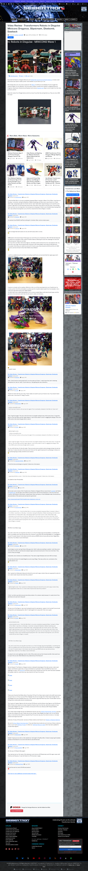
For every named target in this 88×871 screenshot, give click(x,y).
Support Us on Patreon (63, 836)
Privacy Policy (35, 829)
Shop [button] (13, 19)
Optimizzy (17, 217)
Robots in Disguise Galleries (53, 719)
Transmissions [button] (22, 19)
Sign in (21, 76)
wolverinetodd (18, 197)
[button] (55, 4)
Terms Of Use (35, 833)
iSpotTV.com (12, 492)
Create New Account (37, 846)
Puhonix (17, 583)
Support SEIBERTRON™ (16, 810)
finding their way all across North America (41, 79)
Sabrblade (17, 472)
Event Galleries (9, 839)
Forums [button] (31, 19)
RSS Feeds (60, 833)
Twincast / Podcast (62, 829)
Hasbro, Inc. (71, 865)
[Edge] (15, 849)
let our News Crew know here (20, 723)
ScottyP (17, 427)
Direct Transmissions (69, 840)
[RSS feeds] (55, 858)
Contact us (34, 840)
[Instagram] (44, 858)
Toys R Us (22, 670)
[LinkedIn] (50, 858)
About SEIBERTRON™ (37, 828)
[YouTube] (34, 858)
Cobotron (17, 228)
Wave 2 (33, 84)
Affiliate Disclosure (36, 834)
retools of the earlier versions (48, 711)
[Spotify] (71, 858)
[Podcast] (60, 858)
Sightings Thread (21, 724)
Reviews (10, 37)
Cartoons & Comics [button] (48, 19)
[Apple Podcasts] (65, 858)
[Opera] (18, 849)
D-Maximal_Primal (19, 764)
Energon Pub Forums (11, 833)
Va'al (16, 487)
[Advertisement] (35, 786)
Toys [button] (38, 19)
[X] (28, 858)
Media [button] (66, 19)
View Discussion (14, 76)
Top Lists (8, 842)
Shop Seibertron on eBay (64, 834)
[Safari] (9, 849)
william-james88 (19, 35)
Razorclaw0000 (18, 747)
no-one (16, 390)
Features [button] (59, 19)
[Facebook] (17, 858)
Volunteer (60, 831)
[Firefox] (12, 849)
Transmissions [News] (11, 828)
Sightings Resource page (39, 724)
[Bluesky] (23, 858)
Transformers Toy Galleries (12, 831)
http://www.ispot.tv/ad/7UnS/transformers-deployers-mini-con (24, 499)
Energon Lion (40, 88)
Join (28, 76)
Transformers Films (11, 834)
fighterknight (18, 403)
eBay (78, 29)
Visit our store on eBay (72, 194)
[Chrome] (6, 849)
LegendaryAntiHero (19, 460)
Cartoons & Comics (10, 838)
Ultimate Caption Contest (70, 306)
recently (53, 491)
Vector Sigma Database (11, 836)
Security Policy (35, 831)
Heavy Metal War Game (11, 841)
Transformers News (71, 54)
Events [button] (73, 19)
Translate (34, 836)
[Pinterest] (39, 858)
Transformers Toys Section (12, 829)
